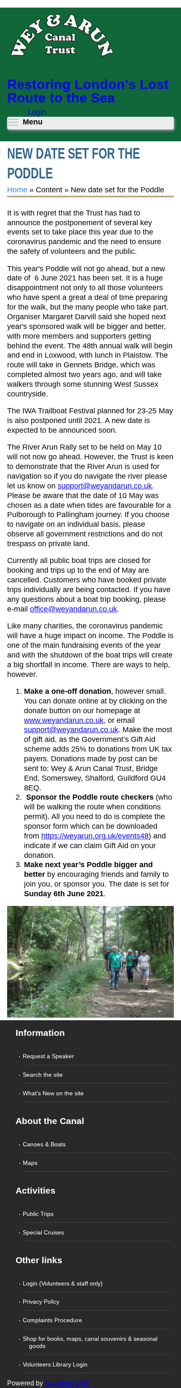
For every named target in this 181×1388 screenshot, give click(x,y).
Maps (30, 1162)
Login (37, 112)
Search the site (43, 1074)
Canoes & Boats (44, 1144)
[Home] (61, 37)
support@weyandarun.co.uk (105, 486)
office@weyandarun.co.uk (73, 609)
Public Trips (38, 1213)
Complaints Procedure (53, 1320)
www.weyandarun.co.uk (64, 720)
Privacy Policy (41, 1301)
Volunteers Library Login (55, 1364)
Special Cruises (44, 1232)
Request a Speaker (49, 1056)
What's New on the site (53, 1093)
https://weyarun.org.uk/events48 (95, 836)
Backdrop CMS (67, 1383)
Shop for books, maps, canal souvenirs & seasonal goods (90, 1342)
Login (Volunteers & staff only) (63, 1283)
